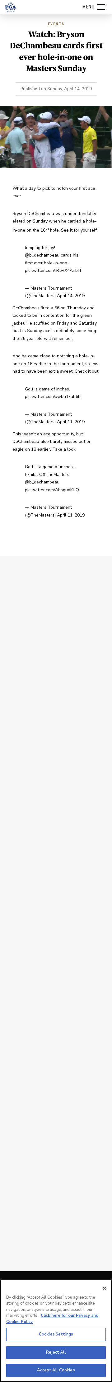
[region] (56, 1331)
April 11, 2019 (71, 422)
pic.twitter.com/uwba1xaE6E (53, 396)
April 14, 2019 (71, 296)
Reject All (56, 1352)
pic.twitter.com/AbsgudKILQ (52, 490)
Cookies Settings (56, 1334)
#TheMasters (56, 475)
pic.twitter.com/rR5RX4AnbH (53, 270)
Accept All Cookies (56, 1370)
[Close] (104, 1288)
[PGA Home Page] (10, 7)
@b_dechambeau (42, 255)
